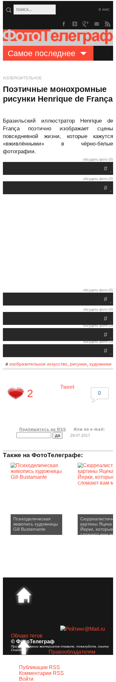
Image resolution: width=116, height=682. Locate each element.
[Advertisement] (58, 242)
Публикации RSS (39, 667)
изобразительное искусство (38, 363)
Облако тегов (27, 635)
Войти (26, 679)
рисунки (78, 363)
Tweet (67, 387)
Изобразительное (22, 78)
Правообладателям (72, 652)
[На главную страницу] (24, 595)
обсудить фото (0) (98, 159)
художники (100, 363)
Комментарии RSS (41, 673)
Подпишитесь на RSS (42, 429)
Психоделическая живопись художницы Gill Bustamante (35, 524)
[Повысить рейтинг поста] (16, 393)
